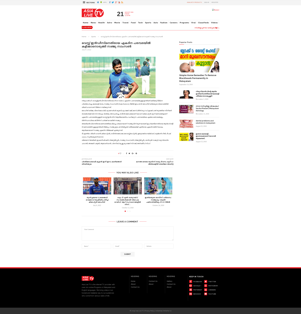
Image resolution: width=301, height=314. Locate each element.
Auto (156, 23)
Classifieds (203, 23)
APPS (105, 2)
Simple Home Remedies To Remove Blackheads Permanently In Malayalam (197, 78)
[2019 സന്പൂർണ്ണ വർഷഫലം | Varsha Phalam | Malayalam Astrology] (186, 109)
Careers (173, 23)
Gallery (169, 281)
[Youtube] (119, 2)
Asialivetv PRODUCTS (194, 2)
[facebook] (109, 2)
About (133, 284)
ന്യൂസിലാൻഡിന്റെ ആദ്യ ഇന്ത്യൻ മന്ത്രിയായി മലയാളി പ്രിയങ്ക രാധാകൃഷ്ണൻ (207, 93)
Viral (193, 23)
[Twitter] (113, 2)
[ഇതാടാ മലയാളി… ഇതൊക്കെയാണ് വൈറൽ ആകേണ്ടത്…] (186, 137)
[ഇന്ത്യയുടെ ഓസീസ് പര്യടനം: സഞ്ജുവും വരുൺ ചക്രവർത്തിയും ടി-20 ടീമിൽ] (158, 186)
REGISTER (215, 2)
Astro (109, 23)
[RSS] (122, 2)
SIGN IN (206, 2)
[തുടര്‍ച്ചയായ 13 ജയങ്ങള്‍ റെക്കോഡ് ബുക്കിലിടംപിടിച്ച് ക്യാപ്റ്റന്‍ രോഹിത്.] (97, 186)
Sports (148, 23)
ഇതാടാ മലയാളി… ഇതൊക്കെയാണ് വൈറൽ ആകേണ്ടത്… (206, 136)
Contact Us (135, 287)
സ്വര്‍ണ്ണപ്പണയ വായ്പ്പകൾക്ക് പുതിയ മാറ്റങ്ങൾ (208, 28)
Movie (117, 23)
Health (101, 23)
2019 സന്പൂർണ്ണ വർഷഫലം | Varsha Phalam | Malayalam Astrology (207, 108)
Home (85, 23)
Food (133, 23)
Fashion (163, 23)
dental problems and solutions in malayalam (205, 122)
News (93, 23)
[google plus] (116, 2)
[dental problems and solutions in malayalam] (186, 124)
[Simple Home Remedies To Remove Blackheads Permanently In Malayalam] (199, 60)
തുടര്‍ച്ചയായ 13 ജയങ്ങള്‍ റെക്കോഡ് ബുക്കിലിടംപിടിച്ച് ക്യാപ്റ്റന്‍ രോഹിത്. (97, 200)
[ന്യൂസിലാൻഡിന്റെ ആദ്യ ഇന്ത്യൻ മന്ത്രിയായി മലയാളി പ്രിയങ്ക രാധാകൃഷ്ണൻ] (186, 94)
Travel (125, 23)
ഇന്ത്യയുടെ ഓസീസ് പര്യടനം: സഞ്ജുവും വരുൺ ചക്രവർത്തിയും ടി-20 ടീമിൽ (158, 200)
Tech (140, 23)
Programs (184, 23)
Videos (214, 23)
